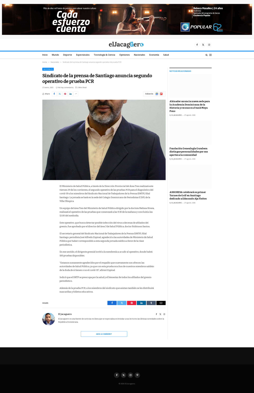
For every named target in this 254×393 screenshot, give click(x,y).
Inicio (45, 54)
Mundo (55, 54)
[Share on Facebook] (54, 93)
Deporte (67, 54)
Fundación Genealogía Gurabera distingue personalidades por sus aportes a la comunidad (188, 151)
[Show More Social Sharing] (76, 93)
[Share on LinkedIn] (70, 93)
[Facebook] (45, 193)
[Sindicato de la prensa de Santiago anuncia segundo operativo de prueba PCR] (104, 140)
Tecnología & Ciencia (104, 54)
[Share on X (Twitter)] (59, 93)
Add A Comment (104, 334)
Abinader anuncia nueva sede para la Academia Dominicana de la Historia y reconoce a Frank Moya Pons (189, 106)
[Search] (206, 55)
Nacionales (139, 54)
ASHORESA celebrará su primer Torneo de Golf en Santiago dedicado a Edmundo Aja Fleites (188, 195)
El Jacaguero (65, 314)
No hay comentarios (66, 87)
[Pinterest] (45, 213)
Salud (166, 54)
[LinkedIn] (45, 206)
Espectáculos (83, 54)
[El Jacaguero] (127, 44)
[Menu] (210, 55)
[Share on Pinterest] (65, 93)
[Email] (45, 220)
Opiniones (124, 54)
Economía (154, 54)
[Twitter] (45, 199)
